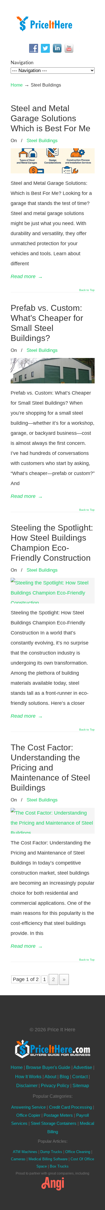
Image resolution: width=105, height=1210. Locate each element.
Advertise (82, 1067)
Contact (80, 1076)
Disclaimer (27, 1085)
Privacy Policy (55, 1085)
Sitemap (81, 1085)
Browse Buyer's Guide (48, 1067)
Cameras (18, 1159)
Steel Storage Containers (53, 1123)
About (50, 1076)
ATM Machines (25, 1152)
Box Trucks (59, 1166)
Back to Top (87, 290)
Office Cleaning (77, 1152)
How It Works (28, 1076)
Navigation (22, 62)
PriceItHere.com (53, 23)
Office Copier (28, 1115)
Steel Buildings (42, 140)
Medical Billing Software (48, 1159)
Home (17, 84)
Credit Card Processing (70, 1107)
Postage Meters (58, 1115)
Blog (64, 1076)
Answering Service (28, 1107)
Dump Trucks (51, 1152)
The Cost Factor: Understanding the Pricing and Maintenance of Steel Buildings (50, 767)
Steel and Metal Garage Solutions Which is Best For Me (50, 118)
